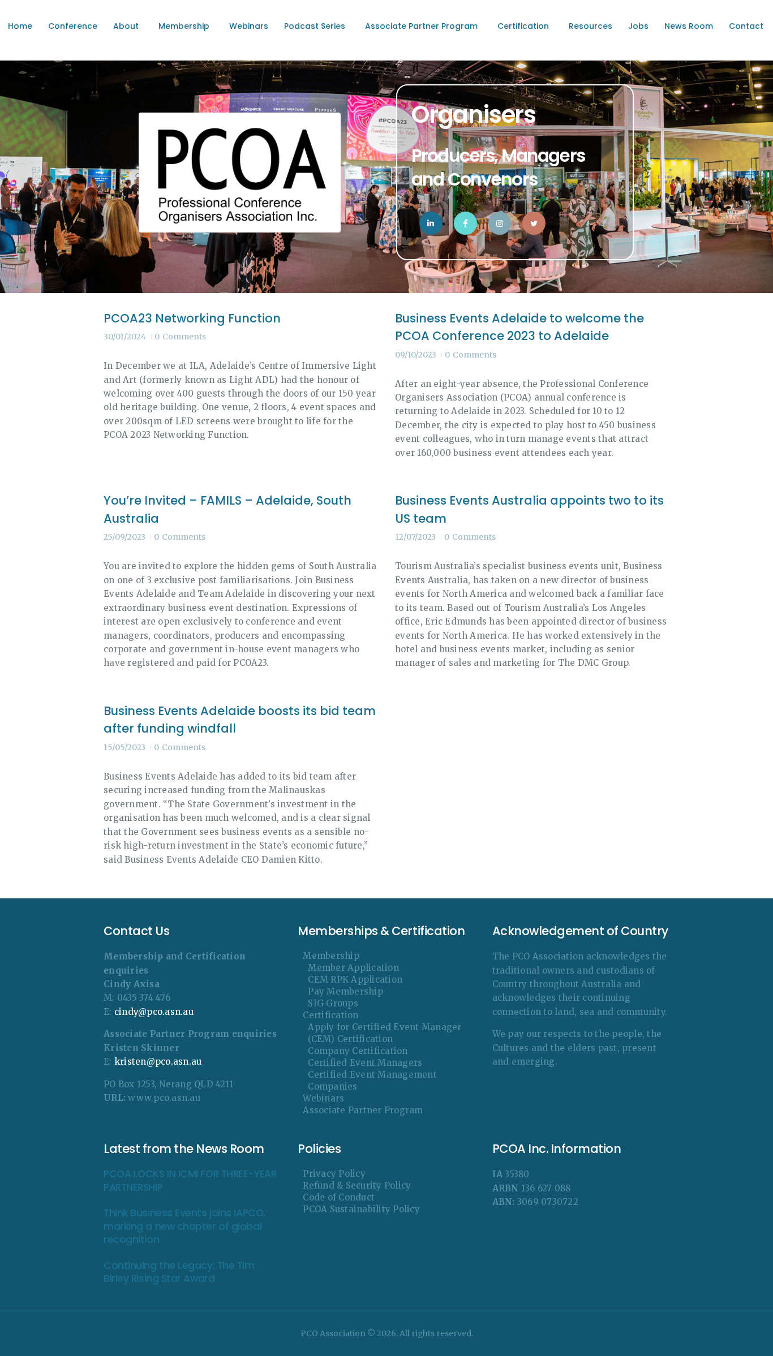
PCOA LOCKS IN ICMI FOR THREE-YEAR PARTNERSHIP (190, 1181)
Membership (331, 955)
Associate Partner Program (363, 1110)
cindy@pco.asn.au (154, 1011)
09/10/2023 (415, 355)
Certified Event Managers (365, 1062)
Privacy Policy (334, 1173)
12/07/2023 (415, 537)
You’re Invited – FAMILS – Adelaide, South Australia (227, 509)
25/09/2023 (124, 537)
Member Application (353, 967)
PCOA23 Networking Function (192, 318)
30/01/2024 (125, 337)
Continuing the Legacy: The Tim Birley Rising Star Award (179, 1272)
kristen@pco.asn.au (158, 1061)
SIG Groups (333, 1003)
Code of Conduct (339, 1197)
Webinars (323, 1098)
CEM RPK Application (355, 979)
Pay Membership (345, 991)
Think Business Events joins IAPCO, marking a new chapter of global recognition (184, 1226)
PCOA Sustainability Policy (361, 1209)
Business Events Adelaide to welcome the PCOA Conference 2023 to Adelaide (519, 327)
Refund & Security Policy (357, 1185)
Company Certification (357, 1050)
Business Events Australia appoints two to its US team (529, 509)
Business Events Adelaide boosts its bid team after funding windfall (240, 720)
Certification (330, 1015)
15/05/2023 (124, 747)
